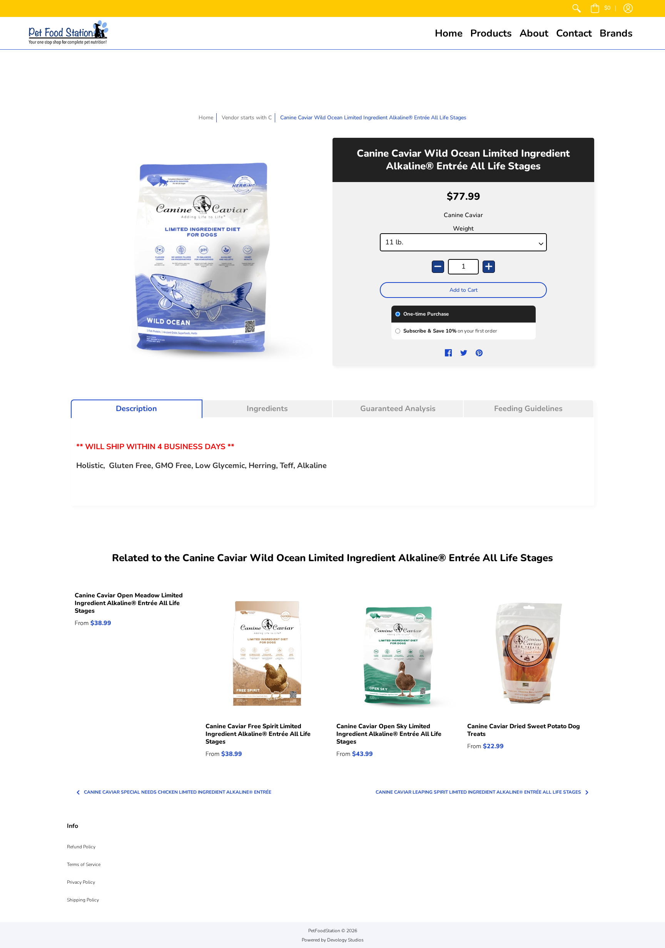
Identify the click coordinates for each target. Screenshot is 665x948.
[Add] (489, 267)
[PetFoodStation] (68, 33)
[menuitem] (576, 8)
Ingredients (267, 409)
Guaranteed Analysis (398, 409)
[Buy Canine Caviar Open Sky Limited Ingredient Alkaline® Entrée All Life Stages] (398, 653)
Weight (463, 228)
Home (206, 117)
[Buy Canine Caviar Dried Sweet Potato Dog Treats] (528, 653)
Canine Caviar (463, 215)
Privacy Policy (81, 882)
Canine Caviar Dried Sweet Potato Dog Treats (523, 730)
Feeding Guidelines (528, 409)
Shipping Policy (83, 900)
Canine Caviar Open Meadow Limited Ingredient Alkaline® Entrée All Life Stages (129, 603)
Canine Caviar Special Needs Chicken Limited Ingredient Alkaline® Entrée (177, 792)
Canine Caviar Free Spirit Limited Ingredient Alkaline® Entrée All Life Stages (258, 734)
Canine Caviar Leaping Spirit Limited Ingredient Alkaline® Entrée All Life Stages (478, 792)
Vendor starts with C (247, 117)
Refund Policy (81, 847)
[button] (600, 8)
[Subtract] (438, 267)
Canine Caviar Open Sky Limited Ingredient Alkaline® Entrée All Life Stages (388, 734)
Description (136, 409)
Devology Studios (345, 940)
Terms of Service (83, 864)
